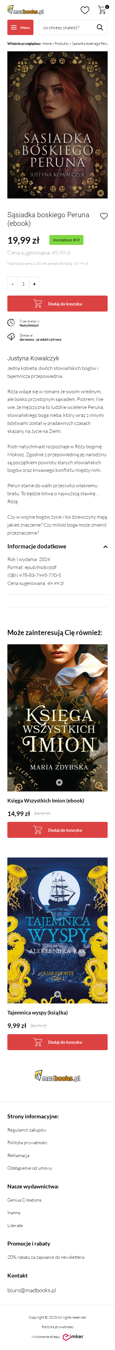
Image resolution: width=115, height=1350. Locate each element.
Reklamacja (18, 1155)
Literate (15, 1225)
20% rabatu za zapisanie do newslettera (45, 1257)
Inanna (13, 1212)
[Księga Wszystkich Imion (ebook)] (57, 717)
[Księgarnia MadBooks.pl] (25, 10)
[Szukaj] (100, 27)
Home (47, 43)
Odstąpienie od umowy (29, 1168)
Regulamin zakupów (26, 1130)
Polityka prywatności (27, 1142)
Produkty (62, 43)
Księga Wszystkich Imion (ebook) (45, 800)
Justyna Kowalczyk (33, 358)
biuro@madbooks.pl (31, 1290)
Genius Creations (24, 1200)
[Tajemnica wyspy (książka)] (57, 930)
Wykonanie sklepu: (46, 1336)
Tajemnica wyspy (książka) (37, 1012)
